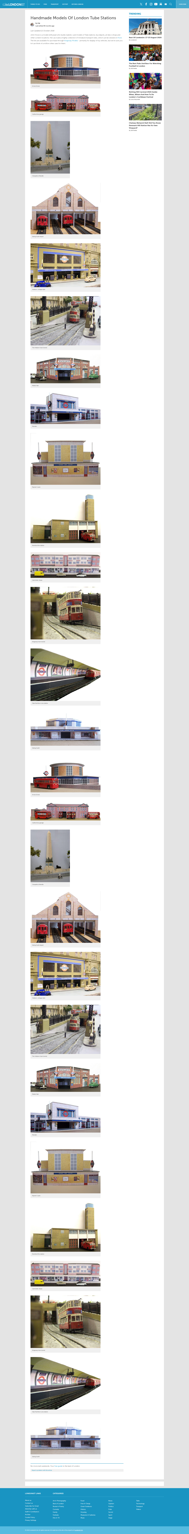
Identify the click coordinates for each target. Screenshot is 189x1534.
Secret (110, 1512)
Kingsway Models (71, 41)
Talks (138, 1501)
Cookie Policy (30, 1517)
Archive (27, 1514)
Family (55, 1512)
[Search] (170, 4)
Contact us (29, 1503)
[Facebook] (146, 4)
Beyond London (77, 4)
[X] (141, 4)
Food (82, 1501)
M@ (39, 23)
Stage (110, 1518)
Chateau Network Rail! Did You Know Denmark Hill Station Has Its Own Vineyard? (145, 125)
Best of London (58, 1504)
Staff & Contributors (32, 1512)
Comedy (56, 1509)
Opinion (111, 1504)
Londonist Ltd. (79, 1530)
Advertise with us (31, 1509)
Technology (140, 1504)
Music (83, 1518)
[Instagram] (151, 4)
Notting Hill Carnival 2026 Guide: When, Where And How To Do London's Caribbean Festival (143, 94)
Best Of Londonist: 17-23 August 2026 (145, 37)
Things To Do (35, 4)
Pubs (45, 4)
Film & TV (56, 1518)
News (110, 1501)
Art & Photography (59, 1501)
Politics (111, 1506)
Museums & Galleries (88, 1515)
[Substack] (161, 4)
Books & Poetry (58, 1506)
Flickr (120, 38)
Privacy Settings (30, 1520)
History (65, 4)
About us (28, 1500)
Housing (83, 1512)
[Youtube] (156, 4)
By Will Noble (133, 68)
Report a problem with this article (42, 1470)
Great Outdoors (86, 1506)
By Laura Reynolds (134, 99)
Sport (110, 1515)
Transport (55, 4)
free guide (58, 1466)
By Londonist (133, 40)
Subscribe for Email (32, 1506)
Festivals (56, 1515)
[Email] (166, 4)
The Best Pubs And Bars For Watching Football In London (145, 64)
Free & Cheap (85, 1504)
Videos (138, 1509)
